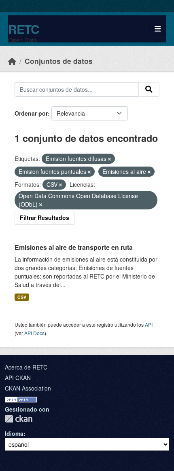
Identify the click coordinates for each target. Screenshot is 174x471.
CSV (21, 297)
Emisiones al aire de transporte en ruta (74, 247)
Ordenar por (31, 113)
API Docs (34, 332)
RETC (23, 29)
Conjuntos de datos (59, 61)
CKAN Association (28, 388)
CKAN (18, 418)
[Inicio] (12, 61)
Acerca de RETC (26, 367)
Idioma (14, 433)
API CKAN (18, 378)
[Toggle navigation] (157, 29)
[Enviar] (148, 89)
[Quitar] (109, 159)
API (149, 324)
